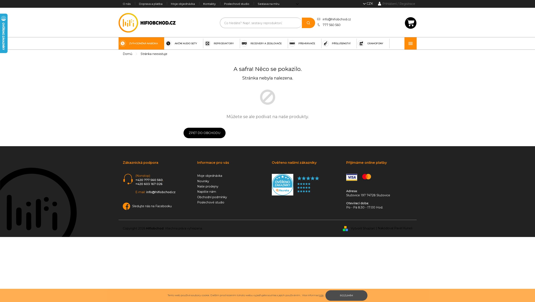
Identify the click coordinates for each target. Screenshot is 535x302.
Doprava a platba (150, 3)
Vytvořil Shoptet (363, 228)
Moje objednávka (183, 3)
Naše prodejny (207, 186)
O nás (127, 3)
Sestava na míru (268, 3)
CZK (370, 3)
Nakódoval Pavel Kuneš (395, 228)
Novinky (203, 181)
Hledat (308, 23)
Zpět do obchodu (204, 133)
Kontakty (209, 3)
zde (321, 295)
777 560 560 (332, 25)
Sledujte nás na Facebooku (152, 206)
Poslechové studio (236, 3)
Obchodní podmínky (212, 197)
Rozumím (346, 295)
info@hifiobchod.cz (337, 19)
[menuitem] (141, 43)
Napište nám (206, 192)
